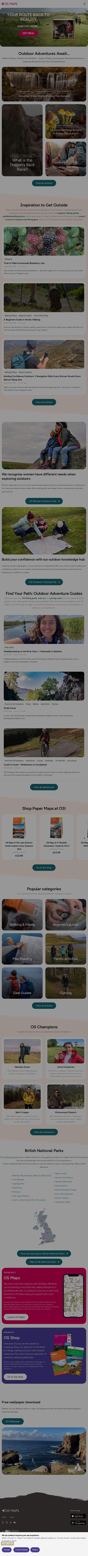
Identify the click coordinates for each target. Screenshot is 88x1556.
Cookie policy (7, 1544)
